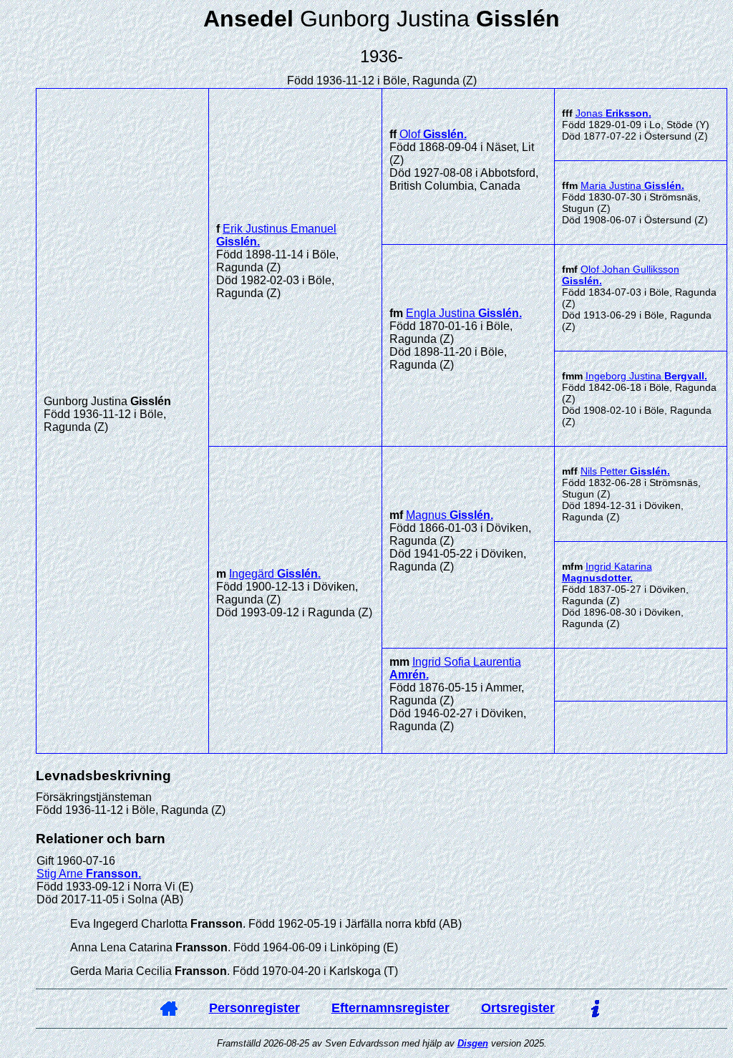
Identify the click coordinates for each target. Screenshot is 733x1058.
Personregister (254, 1008)
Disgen (472, 1043)
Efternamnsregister (390, 1008)
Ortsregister (518, 1008)
